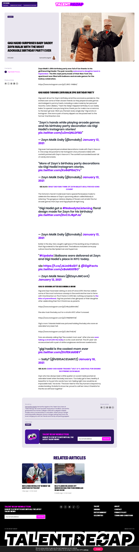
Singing (97, 509)
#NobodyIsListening (77, 208)
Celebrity (10, 16)
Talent (96, 506)
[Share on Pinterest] (11, 83)
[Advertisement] (69, 225)
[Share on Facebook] (6, 83)
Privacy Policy (120, 512)
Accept (98, 549)
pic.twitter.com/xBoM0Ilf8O (58, 269)
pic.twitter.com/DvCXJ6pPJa (59, 215)
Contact (118, 509)
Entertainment (100, 512)
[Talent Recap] (69, 4)
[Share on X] (8, 83)
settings (85, 550)
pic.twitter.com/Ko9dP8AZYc (59, 170)
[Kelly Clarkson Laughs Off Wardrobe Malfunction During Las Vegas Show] (69, 473)
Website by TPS (129, 529)
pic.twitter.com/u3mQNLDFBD (60, 133)
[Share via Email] (17, 83)
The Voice (5, 5)
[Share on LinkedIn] (14, 83)
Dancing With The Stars (30, 5)
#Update (46, 256)
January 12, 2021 (49, 280)
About (117, 506)
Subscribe (106, 439)
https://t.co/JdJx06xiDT (60, 266)
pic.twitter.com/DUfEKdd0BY (59, 352)
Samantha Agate (31, 407)
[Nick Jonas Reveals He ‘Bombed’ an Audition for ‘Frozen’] (37, 473)
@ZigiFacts (89, 266)
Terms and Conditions (123, 515)
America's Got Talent (15, 5)
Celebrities (98, 515)
